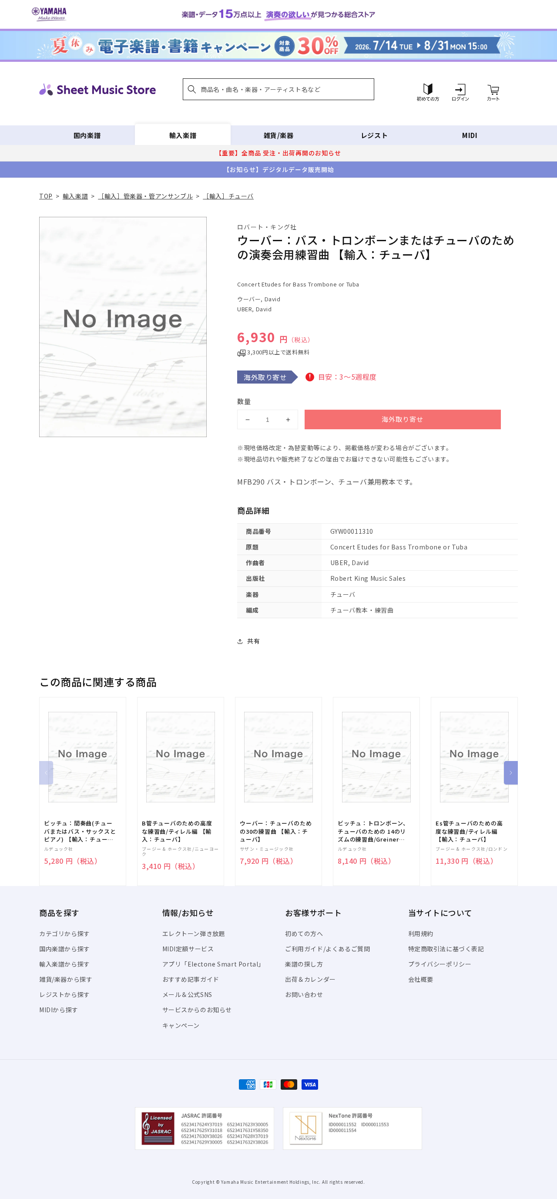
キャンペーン (181, 1025)
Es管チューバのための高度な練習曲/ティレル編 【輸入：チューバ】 (469, 831)
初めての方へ (304, 933)
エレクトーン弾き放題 (193, 933)
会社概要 (420, 979)
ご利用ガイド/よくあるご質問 (327, 948)
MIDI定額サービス (188, 948)
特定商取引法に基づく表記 (446, 948)
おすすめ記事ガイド (190, 979)
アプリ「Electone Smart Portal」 (213, 964)
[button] (278, 89)
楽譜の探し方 (304, 964)
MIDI (469, 135)
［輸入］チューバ (228, 196)
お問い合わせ (304, 994)
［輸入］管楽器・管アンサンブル (145, 196)
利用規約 (420, 933)
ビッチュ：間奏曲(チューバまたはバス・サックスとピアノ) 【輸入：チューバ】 (80, 831)
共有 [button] (253, 641)
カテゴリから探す (64, 933)
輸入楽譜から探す (64, 964)
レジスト (374, 135)
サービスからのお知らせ (197, 1009)
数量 (244, 401)
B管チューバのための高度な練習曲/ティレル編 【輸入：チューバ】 (177, 831)
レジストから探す (64, 994)
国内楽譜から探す (64, 948)
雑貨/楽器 (279, 135)
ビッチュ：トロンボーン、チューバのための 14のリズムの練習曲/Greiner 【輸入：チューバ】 (373, 831)
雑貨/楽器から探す (65, 979)
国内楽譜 (87, 135)
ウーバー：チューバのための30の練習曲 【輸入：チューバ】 (276, 831)
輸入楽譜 (182, 135)
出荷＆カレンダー (310, 979)
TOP (46, 196)
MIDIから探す (58, 1009)
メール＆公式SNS (187, 994)
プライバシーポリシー (440, 964)
